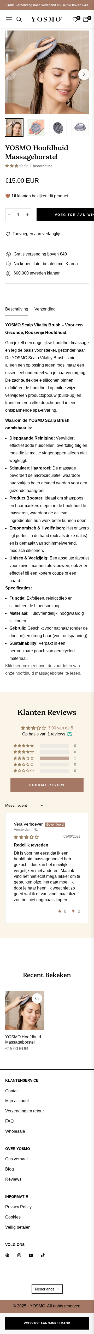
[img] (26, 837)
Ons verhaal (16, 1159)
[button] (17, 166)
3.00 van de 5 (60, 728)
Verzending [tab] (45, 309)
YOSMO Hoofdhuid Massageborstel (23, 1040)
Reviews (13, 1179)
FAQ (9, 1121)
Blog (9, 1169)
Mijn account (17, 1101)
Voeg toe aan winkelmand (47, 1323)
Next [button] (84, 74)
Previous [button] (10, 74)
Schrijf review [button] (47, 785)
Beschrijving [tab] (16, 309)
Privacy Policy (18, 1207)
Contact (12, 1091)
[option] (47, 72)
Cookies (13, 1217)
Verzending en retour (24, 1111)
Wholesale (15, 1131)
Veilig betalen (18, 1227)
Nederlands (45, 1289)
